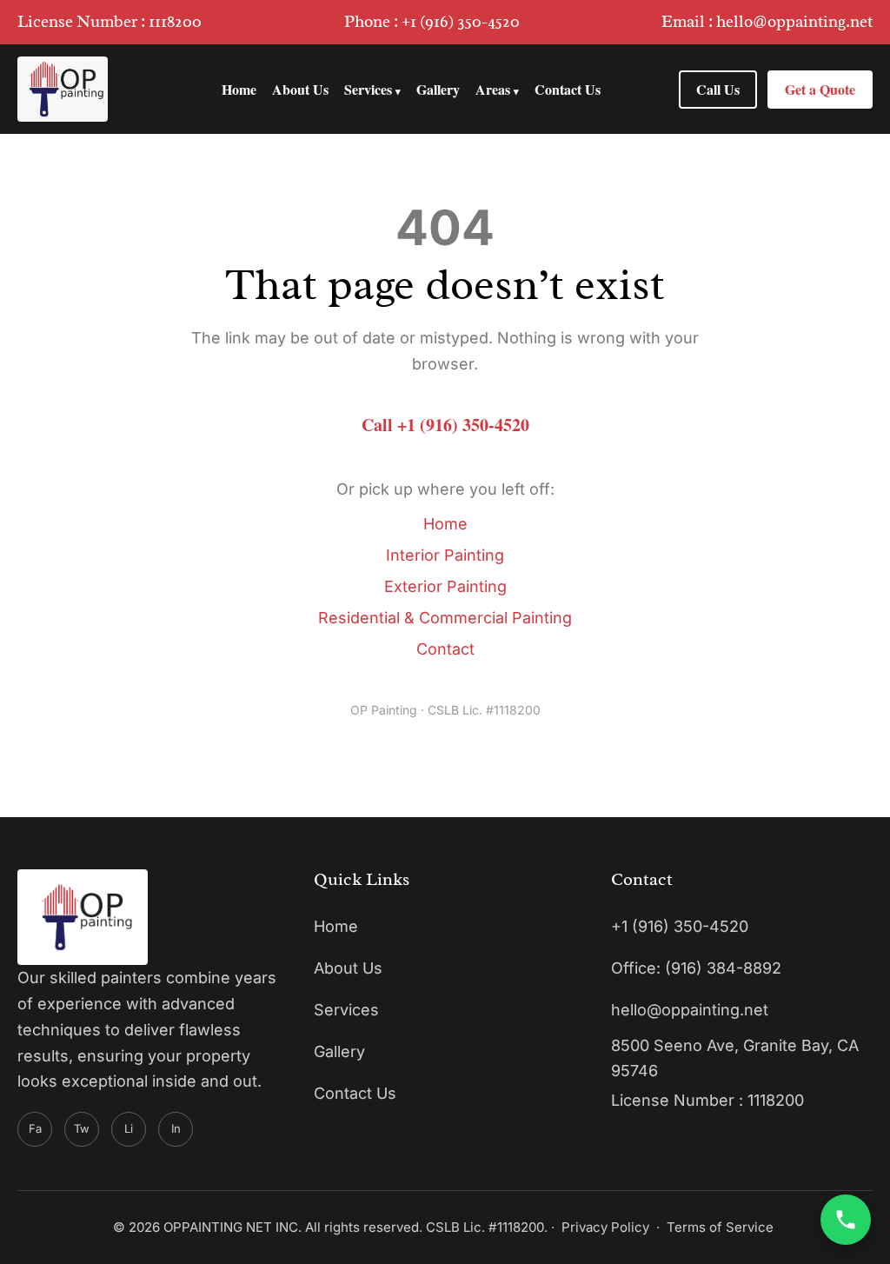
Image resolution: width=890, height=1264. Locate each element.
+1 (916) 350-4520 (461, 21)
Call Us (718, 89)
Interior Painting (445, 555)
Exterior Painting (445, 586)
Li (128, 1128)
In (176, 1128)
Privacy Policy (605, 1227)
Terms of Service (720, 1227)
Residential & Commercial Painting (445, 618)
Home (239, 89)
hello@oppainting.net (794, 21)
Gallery (438, 89)
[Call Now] (845, 1219)
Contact (445, 649)
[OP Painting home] (62, 89)
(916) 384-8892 (723, 968)
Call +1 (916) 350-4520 (445, 424)
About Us (300, 89)
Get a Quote (820, 89)
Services (372, 89)
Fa (35, 1128)
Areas (497, 89)
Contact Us (568, 89)
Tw (82, 1128)
